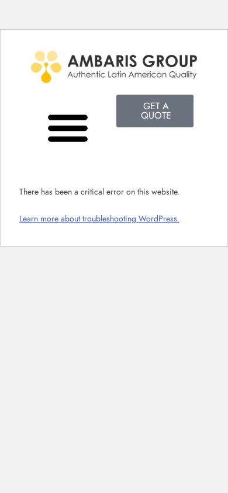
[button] (67, 127)
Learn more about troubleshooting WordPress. (99, 218)
